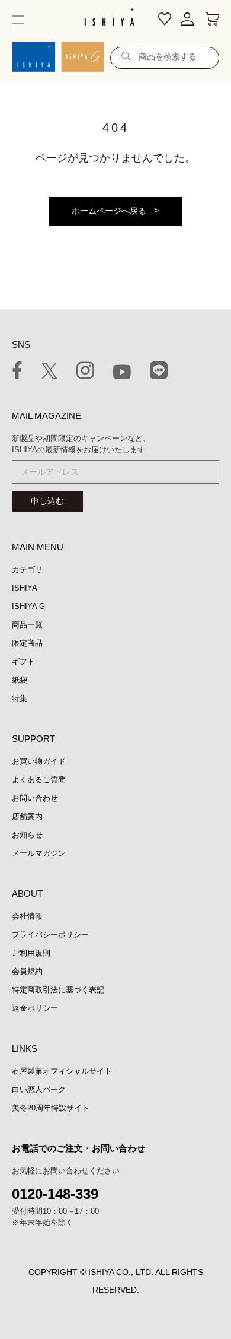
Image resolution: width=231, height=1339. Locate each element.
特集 (19, 698)
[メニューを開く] (18, 19)
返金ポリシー (35, 1008)
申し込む (47, 501)
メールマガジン (39, 853)
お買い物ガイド (39, 761)
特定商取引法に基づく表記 (58, 989)
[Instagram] (85, 372)
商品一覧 (27, 624)
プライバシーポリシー (50, 934)
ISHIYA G (28, 606)
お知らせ (27, 834)
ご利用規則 (31, 952)
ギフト (23, 661)
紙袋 (19, 679)
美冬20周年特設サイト (50, 1107)
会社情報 (27, 916)
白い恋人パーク (39, 1089)
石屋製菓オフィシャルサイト (62, 1071)
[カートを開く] (212, 19)
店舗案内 (27, 816)
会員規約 (27, 971)
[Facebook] (17, 372)
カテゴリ (27, 569)
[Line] (159, 372)
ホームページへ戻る (109, 210)
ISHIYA (24, 587)
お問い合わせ (35, 798)
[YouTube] (122, 373)
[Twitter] (49, 373)
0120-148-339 (55, 1194)
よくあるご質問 (39, 779)
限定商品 (27, 643)
